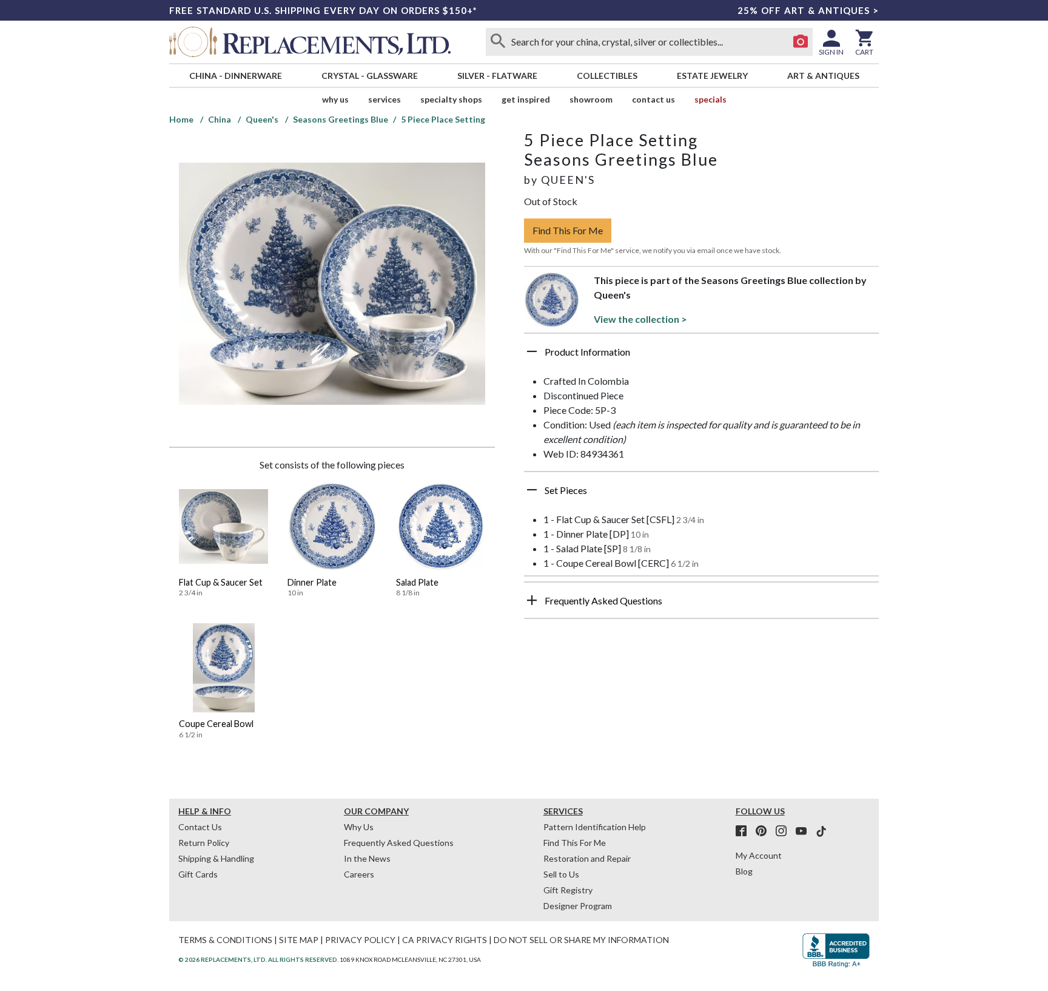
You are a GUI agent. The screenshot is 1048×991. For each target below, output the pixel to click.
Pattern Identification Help (594, 827)
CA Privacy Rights (444, 940)
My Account (759, 855)
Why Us (359, 827)
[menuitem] (235, 75)
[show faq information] (532, 600)
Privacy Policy (360, 940)
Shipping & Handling (216, 858)
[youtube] (805, 831)
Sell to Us (561, 874)
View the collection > (640, 319)
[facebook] (745, 831)
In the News (367, 858)
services (384, 99)
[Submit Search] (498, 42)
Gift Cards (198, 874)
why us (335, 99)
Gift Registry (568, 890)
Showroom (591, 99)
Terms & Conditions (225, 940)
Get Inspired (526, 99)
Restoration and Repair (587, 858)
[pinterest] (765, 831)
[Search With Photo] (800, 42)
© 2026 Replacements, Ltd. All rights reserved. (258, 959)
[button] (701, 356)
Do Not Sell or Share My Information (581, 940)
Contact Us (653, 99)
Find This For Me (567, 230)
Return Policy (203, 842)
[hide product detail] (532, 351)
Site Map (298, 940)
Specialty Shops (451, 99)
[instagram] (785, 831)
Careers (359, 874)
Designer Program (577, 906)
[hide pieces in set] (532, 490)
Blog (744, 871)
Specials (710, 99)
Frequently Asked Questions (399, 842)
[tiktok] (821, 831)
